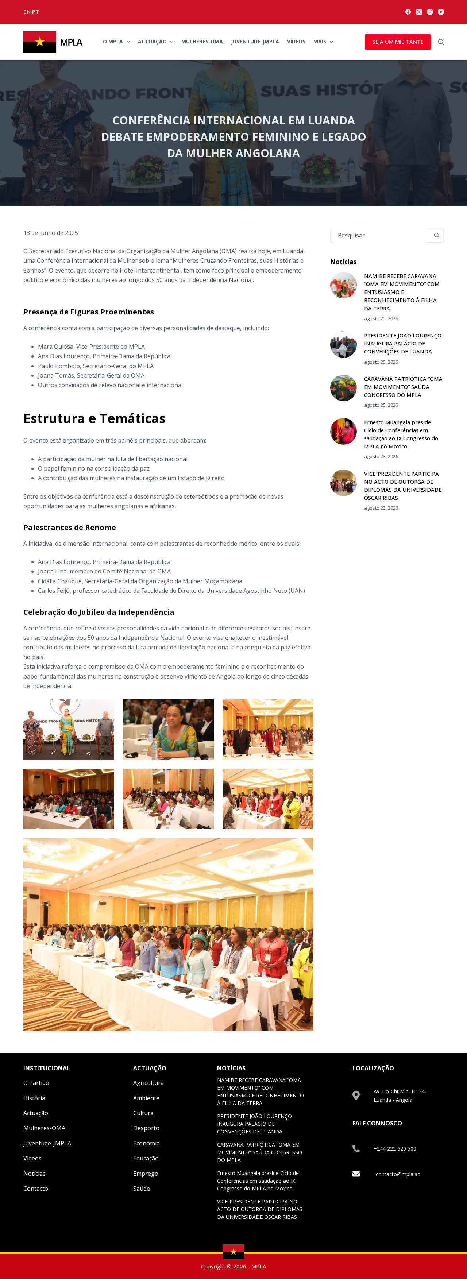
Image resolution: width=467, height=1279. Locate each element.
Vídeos (296, 41)
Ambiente (146, 1098)
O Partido (36, 1083)
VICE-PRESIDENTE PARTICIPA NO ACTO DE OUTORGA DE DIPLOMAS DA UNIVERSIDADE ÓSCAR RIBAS (259, 1209)
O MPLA (113, 41)
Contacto (35, 1189)
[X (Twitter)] (419, 12)
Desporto (146, 1128)
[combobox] (380, 235)
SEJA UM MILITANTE (398, 41)
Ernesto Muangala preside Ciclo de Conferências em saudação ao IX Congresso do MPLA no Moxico (258, 1181)
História (34, 1098)
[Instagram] (430, 12)
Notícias (34, 1174)
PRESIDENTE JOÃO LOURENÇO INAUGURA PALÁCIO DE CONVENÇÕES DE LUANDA (402, 343)
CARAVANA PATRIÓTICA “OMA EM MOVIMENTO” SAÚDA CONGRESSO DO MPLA (403, 386)
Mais (319, 41)
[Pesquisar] (441, 42)
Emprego (145, 1174)
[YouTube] (441, 12)
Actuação (152, 41)
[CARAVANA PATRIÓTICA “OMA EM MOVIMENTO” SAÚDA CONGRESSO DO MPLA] (343, 388)
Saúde (141, 1189)
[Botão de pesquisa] (436, 235)
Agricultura (148, 1083)
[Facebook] (408, 12)
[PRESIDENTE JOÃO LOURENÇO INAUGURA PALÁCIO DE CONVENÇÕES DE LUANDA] (343, 344)
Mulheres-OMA (202, 41)
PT (35, 11)
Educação (146, 1158)
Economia (146, 1143)
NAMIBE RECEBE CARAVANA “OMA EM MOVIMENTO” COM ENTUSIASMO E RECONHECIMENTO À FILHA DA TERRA (402, 292)
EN (27, 11)
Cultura (143, 1113)
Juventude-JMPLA (255, 41)
